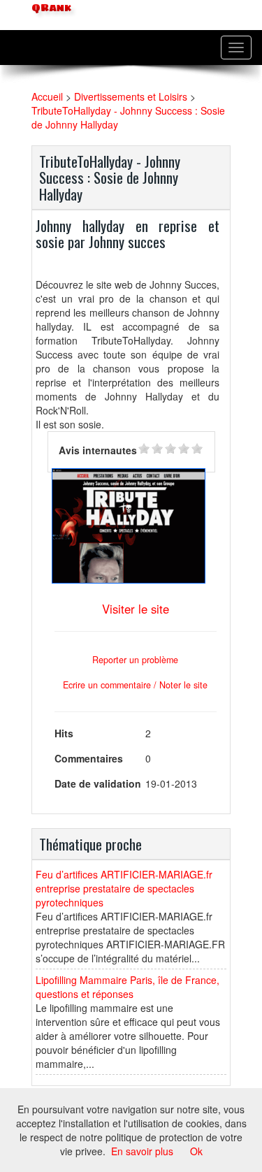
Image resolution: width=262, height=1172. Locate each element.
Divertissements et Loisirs (130, 96)
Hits (63, 733)
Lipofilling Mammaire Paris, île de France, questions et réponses (127, 987)
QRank (50, 8)
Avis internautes (98, 450)
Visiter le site (135, 608)
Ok (196, 1151)
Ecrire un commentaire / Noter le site (135, 685)
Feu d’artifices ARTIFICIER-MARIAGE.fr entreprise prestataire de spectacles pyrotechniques (124, 888)
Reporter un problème (135, 659)
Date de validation (97, 783)
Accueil (47, 96)
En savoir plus (142, 1151)
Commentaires (88, 758)
